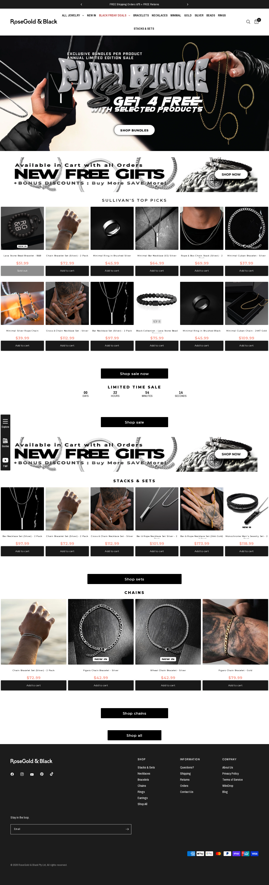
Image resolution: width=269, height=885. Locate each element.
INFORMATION (190, 759)
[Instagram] (25, 774)
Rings (141, 792)
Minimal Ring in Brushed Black (201, 331)
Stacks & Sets (146, 767)
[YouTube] (35, 774)
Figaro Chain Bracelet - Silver (101, 670)
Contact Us (186, 792)
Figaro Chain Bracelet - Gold (235, 670)
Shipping (185, 773)
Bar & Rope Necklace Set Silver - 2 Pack (157, 537)
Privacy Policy (230, 773)
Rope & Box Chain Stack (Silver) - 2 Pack (202, 256)
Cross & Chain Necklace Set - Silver (67, 331)
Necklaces (144, 773)
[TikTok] (54, 774)
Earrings (143, 798)
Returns (185, 779)
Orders (184, 785)
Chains (142, 785)
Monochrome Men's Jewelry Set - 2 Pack (246, 537)
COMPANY (229, 759)
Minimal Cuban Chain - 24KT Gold (246, 331)
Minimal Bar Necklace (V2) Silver (156, 255)
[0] (255, 22)
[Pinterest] (44, 774)
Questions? (187, 767)
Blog (225, 792)
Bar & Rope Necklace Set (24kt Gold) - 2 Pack (201, 537)
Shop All (142, 804)
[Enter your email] (127, 829)
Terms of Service (232, 779)
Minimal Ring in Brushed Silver (112, 255)
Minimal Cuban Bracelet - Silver (246, 255)
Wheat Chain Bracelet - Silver (168, 670)
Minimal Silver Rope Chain (22, 331)
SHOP (142, 759)
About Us (227, 767)
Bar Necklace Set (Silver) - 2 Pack (112, 331)
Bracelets (143, 779)
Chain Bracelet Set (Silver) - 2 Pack (67, 255)
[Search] (248, 22)
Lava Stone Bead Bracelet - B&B (22, 255)
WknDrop (227, 785)
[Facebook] (15, 774)
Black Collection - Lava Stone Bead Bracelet (157, 331)
